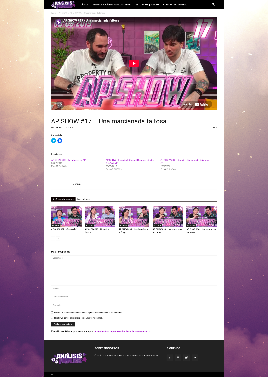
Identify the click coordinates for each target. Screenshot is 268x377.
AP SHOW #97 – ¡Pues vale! (64, 229)
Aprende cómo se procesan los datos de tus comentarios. (122, 331)
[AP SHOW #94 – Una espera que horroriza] (168, 216)
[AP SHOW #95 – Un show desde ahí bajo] (134, 216)
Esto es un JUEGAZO (147, 4)
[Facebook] (170, 358)
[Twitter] (186, 358)
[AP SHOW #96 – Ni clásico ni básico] (100, 216)
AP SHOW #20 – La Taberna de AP (68, 160)
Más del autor (84, 199)
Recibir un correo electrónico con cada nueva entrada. (78, 318)
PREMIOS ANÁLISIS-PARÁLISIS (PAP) (112, 4)
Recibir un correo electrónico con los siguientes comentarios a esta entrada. (88, 312)
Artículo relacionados (63, 199)
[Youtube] (195, 358)
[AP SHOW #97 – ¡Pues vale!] (66, 216)
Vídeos (85, 4)
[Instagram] (178, 358)
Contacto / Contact (176, 4)
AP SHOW (55, 225)
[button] (213, 4)
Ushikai (58, 127)
